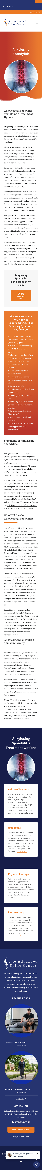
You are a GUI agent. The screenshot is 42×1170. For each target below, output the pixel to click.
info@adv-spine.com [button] (21, 1137)
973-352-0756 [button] (22, 1122)
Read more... (22, 851)
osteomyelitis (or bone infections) (17, 499)
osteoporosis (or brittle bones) (16, 496)
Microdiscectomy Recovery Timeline (17, 1089)
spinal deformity (12, 656)
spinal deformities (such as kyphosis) (19, 493)
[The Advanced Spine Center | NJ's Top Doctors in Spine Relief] (15, 23)
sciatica (30, 469)
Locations (6, 6)
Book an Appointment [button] (21, 1130)
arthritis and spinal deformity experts (22, 505)
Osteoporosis (20, 665)
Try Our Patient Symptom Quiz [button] (21, 295)
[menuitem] (21, 6)
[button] (37, 23)
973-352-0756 (34, 12)
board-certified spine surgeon (21, 703)
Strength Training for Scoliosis (15, 1042)
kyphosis (11, 695)
